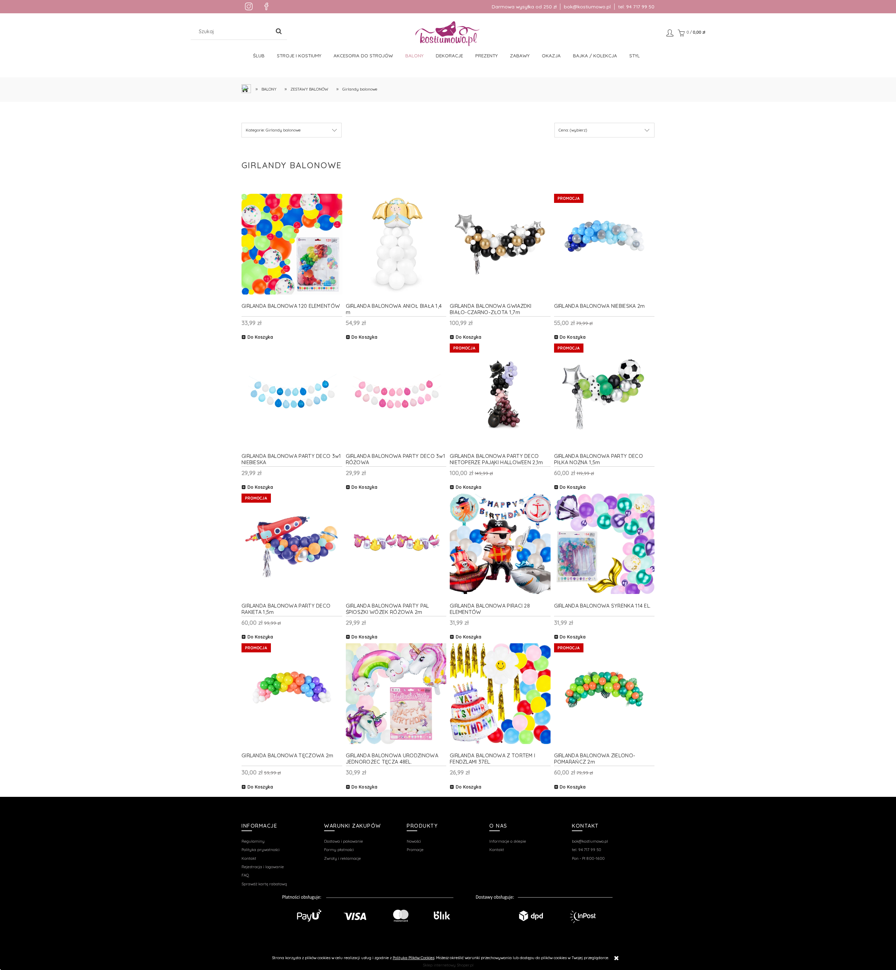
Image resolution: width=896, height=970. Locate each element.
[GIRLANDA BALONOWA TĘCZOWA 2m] (291, 693)
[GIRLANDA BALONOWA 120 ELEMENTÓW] (291, 244)
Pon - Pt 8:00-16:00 (588, 858)
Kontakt (248, 858)
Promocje (415, 849)
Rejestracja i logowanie (262, 866)
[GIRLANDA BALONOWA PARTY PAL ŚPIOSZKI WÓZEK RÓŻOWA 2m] (396, 544)
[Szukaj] (279, 31)
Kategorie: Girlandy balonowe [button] (273, 130)
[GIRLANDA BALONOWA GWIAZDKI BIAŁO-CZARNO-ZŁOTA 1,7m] (500, 244)
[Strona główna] (448, 33)
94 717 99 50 (640, 6)
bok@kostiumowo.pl (587, 6)
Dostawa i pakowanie (343, 841)
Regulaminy (253, 841)
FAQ (245, 875)
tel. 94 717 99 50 (586, 849)
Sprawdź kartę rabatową (264, 884)
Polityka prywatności (260, 849)
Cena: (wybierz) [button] (573, 130)
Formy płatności (339, 849)
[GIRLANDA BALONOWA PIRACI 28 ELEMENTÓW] (500, 544)
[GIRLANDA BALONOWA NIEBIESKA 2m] (604, 244)
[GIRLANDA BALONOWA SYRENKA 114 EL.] (604, 544)
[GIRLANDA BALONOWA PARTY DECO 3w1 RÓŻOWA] (396, 394)
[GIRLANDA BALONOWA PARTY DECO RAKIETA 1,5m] (291, 544)
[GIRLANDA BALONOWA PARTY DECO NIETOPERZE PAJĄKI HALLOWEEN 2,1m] (500, 394)
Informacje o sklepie (507, 841)
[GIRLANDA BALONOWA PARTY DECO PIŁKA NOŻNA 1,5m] (604, 394)
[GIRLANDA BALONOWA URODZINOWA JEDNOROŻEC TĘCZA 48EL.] (396, 693)
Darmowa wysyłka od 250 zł (524, 6)
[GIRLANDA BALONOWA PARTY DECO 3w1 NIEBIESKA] (291, 394)
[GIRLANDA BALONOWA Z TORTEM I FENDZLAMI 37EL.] (500, 693)
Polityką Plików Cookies (413, 957)
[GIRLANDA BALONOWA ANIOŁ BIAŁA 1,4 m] (396, 244)
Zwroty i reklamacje (342, 858)
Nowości (414, 841)
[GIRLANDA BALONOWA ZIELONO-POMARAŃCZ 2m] (604, 693)
